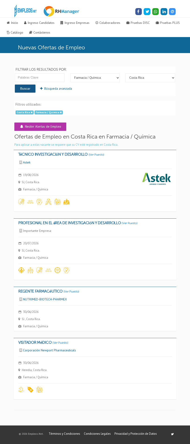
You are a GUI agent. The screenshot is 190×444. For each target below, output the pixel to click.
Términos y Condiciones (64, 434)
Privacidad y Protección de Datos (135, 434)
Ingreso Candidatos (41, 23)
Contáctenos (41, 32)
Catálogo (17, 32)
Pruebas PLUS (170, 23)
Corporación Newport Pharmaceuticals (49, 350)
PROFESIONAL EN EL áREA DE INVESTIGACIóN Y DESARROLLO (78, 223)
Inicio (14, 23)
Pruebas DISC (140, 23)
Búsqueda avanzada (52, 88)
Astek (26, 162)
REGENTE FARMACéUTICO (48, 291)
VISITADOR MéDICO (43, 342)
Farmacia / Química (48, 112)
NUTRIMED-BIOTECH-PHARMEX (45, 299)
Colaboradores (109, 23)
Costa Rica (24, 112)
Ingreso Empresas (76, 23)
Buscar (25, 88)
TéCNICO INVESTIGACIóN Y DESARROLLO (61, 154)
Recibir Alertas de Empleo (42, 126)
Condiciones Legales (97, 434)
